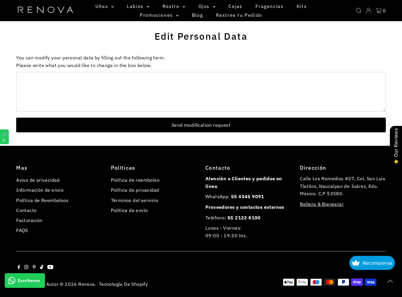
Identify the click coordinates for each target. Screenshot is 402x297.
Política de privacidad (135, 190)
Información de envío (40, 190)
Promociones (157, 15)
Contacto (26, 210)
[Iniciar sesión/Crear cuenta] (368, 10)
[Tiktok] (42, 267)
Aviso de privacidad (38, 180)
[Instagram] (26, 267)
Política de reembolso (135, 180)
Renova (86, 284)
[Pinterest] (34, 267)
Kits (302, 6)
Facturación (29, 220)
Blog (197, 15)
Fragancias (269, 6)
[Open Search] (358, 10)
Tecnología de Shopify (123, 284)
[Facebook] (18, 267)
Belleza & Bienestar (322, 204)
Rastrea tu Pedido (239, 15)
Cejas (235, 6)
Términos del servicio (134, 200)
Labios (136, 6)
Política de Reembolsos (42, 200)
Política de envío (129, 210)
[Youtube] (50, 267)
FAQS (22, 230)
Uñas (102, 6)
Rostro (171, 6)
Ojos (204, 6)
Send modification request (201, 125)
